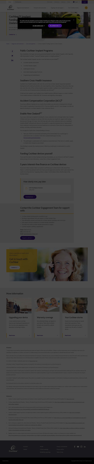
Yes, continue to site (54, 25)
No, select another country (38, 25)
